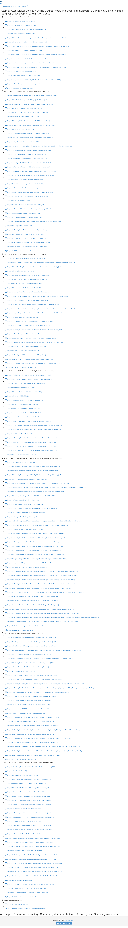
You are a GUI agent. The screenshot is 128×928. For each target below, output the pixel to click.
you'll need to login (71, 921)
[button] (1, 1)
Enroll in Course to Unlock (64, 923)
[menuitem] (1, 4)
